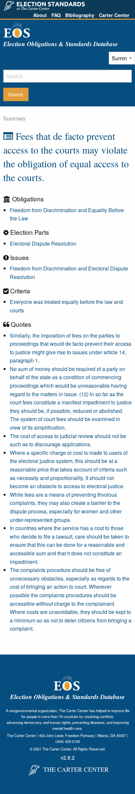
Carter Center (114, 15)
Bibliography (79, 15)
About (40, 15)
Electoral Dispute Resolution (43, 243)
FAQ (56, 15)
